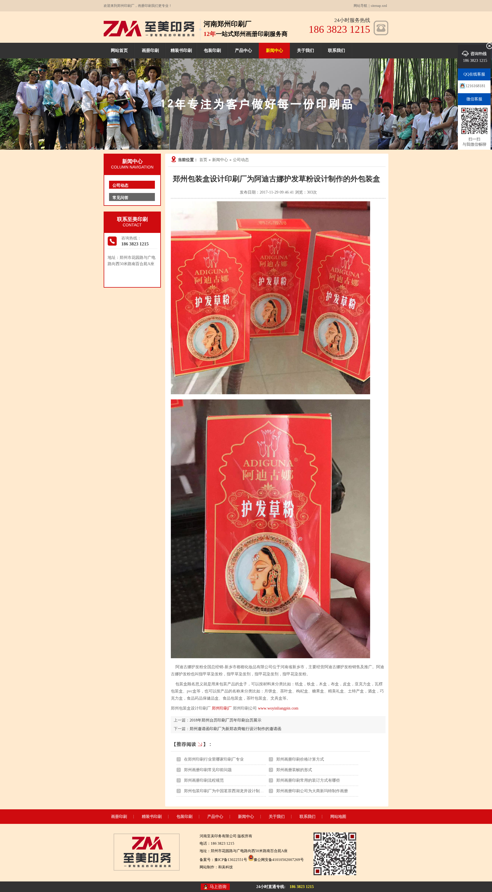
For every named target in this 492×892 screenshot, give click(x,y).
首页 (203, 160)
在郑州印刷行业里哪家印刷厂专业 (214, 759)
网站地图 (338, 816)
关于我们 (305, 50)
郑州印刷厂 (222, 708)
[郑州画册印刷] (149, 35)
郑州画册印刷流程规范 (204, 780)
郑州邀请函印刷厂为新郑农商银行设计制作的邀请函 (235, 729)
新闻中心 (274, 50)
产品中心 (243, 50)
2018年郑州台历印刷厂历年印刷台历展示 (225, 720)
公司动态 (241, 160)
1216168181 (475, 86)
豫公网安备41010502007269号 (279, 860)
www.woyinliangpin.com (278, 708)
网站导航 (360, 6)
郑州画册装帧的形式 (294, 770)
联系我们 (336, 50)
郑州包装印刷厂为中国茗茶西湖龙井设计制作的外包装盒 (234, 791)
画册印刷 (150, 50)
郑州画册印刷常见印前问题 (208, 770)
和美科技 (225, 867)
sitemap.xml (379, 6)
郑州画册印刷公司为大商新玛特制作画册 (312, 791)
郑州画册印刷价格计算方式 (300, 759)
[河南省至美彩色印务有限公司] (147, 869)
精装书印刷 (181, 50)
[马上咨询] (215, 887)
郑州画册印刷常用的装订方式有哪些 (308, 780)
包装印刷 (212, 50)
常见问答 (120, 198)
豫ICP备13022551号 (230, 860)
